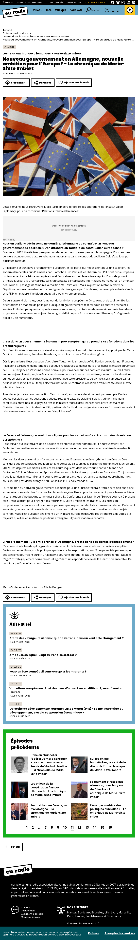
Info (48, 10)
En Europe (9, 47)
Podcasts (76, 10)
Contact (25, 907)
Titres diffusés (55, 2)
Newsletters (74, 2)
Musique (60, 10)
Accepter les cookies (120, 933)
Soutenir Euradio (95, 2)
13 (87, 827)
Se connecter (112, 10)
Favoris (95, 10)
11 (72, 827)
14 (95, 827)
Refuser (93, 933)
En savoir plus (73, 934)
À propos (8, 2)
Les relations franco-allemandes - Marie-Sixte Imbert (36, 36)
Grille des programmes (29, 2)
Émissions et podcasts (17, 33)
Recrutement (28, 910)
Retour (15, 847)
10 (65, 827)
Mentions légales (30, 917)
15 (102, 827)
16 (110, 827)
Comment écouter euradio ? (83, 923)
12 (79, 827)
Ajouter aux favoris (76, 82)
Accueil (7, 30)
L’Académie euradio (32, 913)
